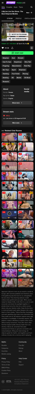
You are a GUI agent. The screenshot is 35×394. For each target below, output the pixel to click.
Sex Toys (6, 70)
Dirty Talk (28, 62)
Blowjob (20, 58)
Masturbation (16, 66)
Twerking (6, 74)
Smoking (6, 78)
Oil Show (27, 78)
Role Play (27, 66)
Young (12, 95)
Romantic (6, 82)
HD (13, 78)
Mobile (19, 78)
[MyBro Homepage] (11, 2)
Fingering (6, 66)
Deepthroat (17, 62)
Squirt (14, 70)
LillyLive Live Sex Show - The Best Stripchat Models (12, 12)
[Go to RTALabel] (8, 381)
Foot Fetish (16, 74)
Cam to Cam (7, 62)
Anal (13, 58)
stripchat (6, 58)
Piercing (25, 74)
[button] (2, 3)
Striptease (22, 70)
